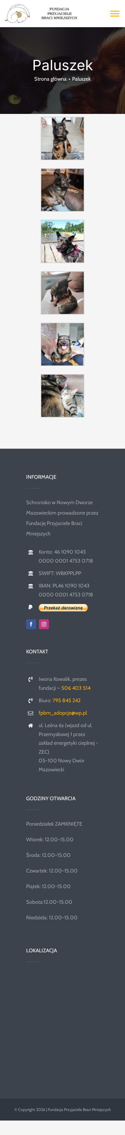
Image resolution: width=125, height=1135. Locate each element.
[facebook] (31, 624)
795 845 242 (67, 700)
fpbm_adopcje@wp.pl (63, 713)
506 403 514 (75, 688)
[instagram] (44, 624)
